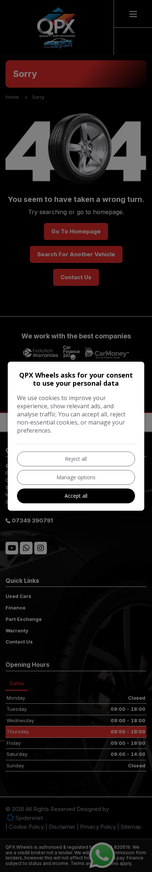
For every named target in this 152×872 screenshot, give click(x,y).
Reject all (76, 458)
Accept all (76, 495)
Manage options (76, 477)
